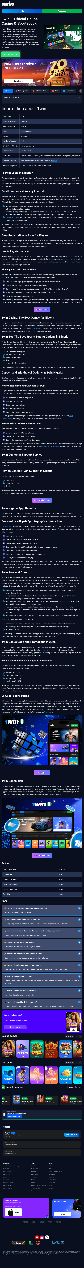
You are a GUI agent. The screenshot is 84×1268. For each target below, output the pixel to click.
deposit (46, 446)
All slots (68, 1036)
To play (73, 1029)
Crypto (54, 161)
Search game (16, 1027)
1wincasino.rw (7, 1169)
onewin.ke (6, 1180)
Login (22, 11)
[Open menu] (81, 4)
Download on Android (14, 1116)
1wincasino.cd (7, 1171)
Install (17, 1212)
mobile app (9, 526)
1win (4, 1251)
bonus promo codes (68, 259)
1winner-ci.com (7, 1188)
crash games (36, 328)
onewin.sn (6, 1177)
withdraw (56, 446)
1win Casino (77, 323)
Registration (62, 11)
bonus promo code (48, 650)
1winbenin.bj (6, 1174)
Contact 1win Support (42, 500)
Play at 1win (42, 773)
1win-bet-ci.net (7, 1185)
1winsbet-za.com (8, 1182)
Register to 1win (42, 309)
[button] (74, 81)
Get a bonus (18, 81)
